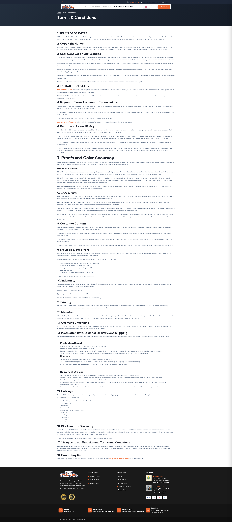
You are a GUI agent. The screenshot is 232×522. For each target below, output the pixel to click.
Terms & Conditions (124, 486)
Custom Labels (119, 7)
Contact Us (129, 7)
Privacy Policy (122, 483)
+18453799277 (134, 2)
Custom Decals (107, 7)
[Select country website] (146, 7)
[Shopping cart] (156, 6)
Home (85, 7)
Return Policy (122, 490)
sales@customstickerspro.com (103, 511)
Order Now (164, 7)
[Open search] (152, 6)
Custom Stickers (94, 7)
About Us (121, 476)
